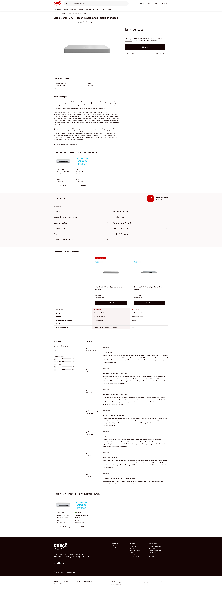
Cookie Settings (58, 583)
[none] (58, 9)
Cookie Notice (76, 581)
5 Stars (59, 359)
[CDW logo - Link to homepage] (57, 3)
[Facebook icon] (55, 563)
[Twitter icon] (60, 563)
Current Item (100, 258)
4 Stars (59, 361)
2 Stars (59, 367)
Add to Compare (131, 53)
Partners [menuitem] (95, 9)
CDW (112, 572)
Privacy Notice (65, 581)
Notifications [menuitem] (146, 3)
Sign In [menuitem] (157, 3)
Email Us (73, 572)
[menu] (145, 3)
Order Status (115, 545)
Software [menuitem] (65, 9)
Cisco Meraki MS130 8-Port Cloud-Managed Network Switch (63, 516)
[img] (86, 22)
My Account (114, 543)
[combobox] (93, 3)
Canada (120, 572)
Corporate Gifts (152, 554)
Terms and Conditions (89, 581)
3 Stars (59, 364)
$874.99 (130, 29)
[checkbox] (125, 53)
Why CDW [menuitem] (109, 9)
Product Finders (152, 556)
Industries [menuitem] (88, 9)
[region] (111, 173)
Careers (131, 552)
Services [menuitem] (80, 9)
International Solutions (135, 556)
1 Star (58, 370)
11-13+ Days (137, 309)
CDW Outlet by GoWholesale (155, 559)
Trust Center (132, 565)
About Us (132, 548)
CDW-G (115, 572)
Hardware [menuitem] (58, 9)
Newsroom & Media (134, 561)
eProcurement (152, 548)
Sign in (141, 30)
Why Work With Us (134, 546)
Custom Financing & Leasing (155, 550)
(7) (91, 22)
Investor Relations (134, 554)
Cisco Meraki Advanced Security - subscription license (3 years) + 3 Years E (81, 516)
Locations (132, 559)
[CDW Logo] (57, 3)
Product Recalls (152, 552)
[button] (164, 3)
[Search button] (126, 3)
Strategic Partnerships (135, 563)
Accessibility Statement (135, 550)
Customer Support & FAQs (155, 546)
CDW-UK (125, 572)
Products (114, 548)
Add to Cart (111, 302)
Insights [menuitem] (102, 9)
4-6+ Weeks (98, 309)
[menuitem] (141, 3)
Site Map (56, 581)
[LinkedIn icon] (58, 563)
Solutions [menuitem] (73, 9)
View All (56, 88)
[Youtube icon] (63, 563)
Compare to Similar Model (162, 199)
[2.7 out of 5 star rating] (98, 313)
